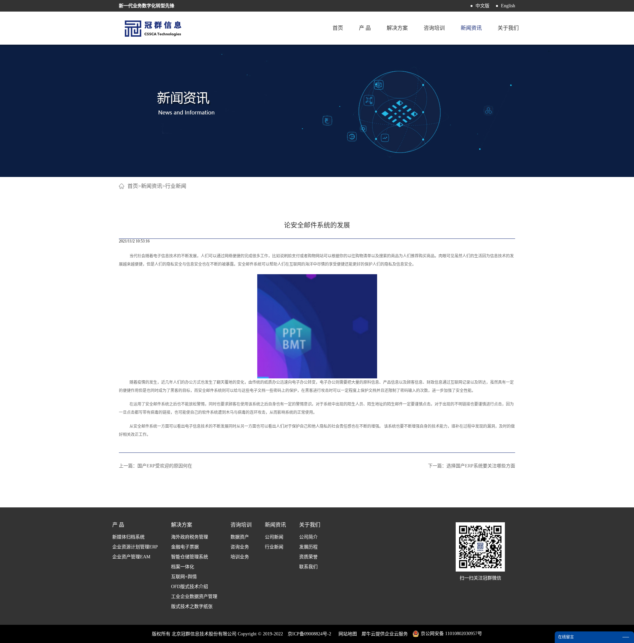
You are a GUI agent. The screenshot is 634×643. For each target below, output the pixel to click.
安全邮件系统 (250, 264)
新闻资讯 (151, 186)
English (508, 5)
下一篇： (471, 465)
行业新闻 (175, 186)
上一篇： (155, 465)
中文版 (482, 5)
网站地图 (346, 633)
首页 (338, 28)
